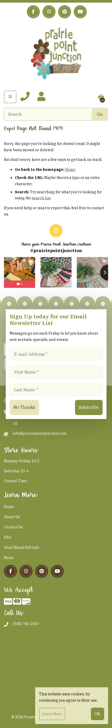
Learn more (52, 714)
